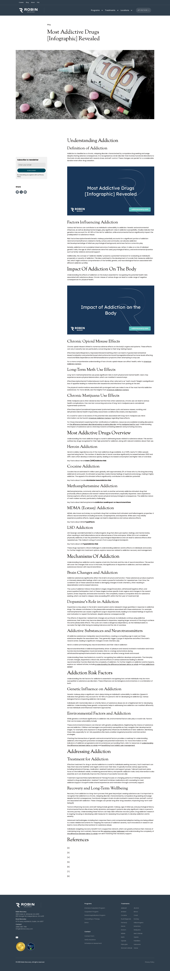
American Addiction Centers (118, 390)
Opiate (136, 937)
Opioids (123, 941)
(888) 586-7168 (21, 927)
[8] (126, 774)
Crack (136, 915)
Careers (21, 2)
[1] (141, 697)
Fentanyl (124, 923)
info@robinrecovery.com (24, 929)
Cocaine (124, 915)
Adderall (124, 908)
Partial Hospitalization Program (95, 915)
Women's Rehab (126, 948)
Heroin (123, 926)
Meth (123, 937)
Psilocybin (124, 944)
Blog (27, 2)
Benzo (136, 912)
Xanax (136, 948)
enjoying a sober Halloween (114, 831)
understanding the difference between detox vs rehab (117, 664)
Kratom (123, 930)
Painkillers (137, 941)
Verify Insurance (90, 940)
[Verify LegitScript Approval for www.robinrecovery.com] (30, 946)
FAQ (38, 2)
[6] (123, 614)
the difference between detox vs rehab (82, 833)
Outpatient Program (91, 912)
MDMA (123, 933)
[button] (96, 10)
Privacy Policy (149, 962)
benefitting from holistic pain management (118, 745)
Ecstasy (136, 919)
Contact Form (89, 936)
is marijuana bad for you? (129, 424)
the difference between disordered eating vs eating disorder (93, 424)
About (33, 2)
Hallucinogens (138, 923)
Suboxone (137, 944)
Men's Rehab (138, 933)
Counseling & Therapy (92, 919)
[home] (31, 10)
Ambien (123, 912)
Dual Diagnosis (126, 919)
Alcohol (136, 908)
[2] (138, 596)
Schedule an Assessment (93, 943)
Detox (87, 923)
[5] (118, 641)
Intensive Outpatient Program (95, 908)
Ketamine (137, 926)
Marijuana (137, 930)
